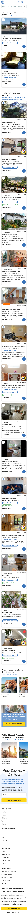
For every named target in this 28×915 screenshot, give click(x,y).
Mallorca (4, 818)
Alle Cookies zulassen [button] (14, 908)
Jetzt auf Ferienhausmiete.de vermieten (14, 724)
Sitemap (3, 824)
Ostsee (3, 815)
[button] (26, 2)
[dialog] (14, 902)
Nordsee (3, 812)
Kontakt (3, 863)
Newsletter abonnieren (14, 800)
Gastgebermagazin (6, 874)
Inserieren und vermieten (8, 871)
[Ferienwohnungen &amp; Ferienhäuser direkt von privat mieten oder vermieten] (2, 2)
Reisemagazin (5, 857)
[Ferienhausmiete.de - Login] (22, 2)
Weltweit (4, 821)
